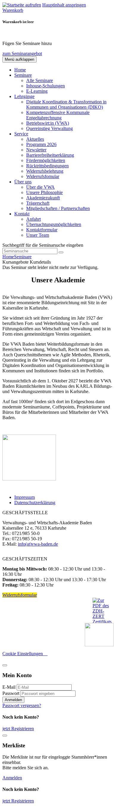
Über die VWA (40, 187)
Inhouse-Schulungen (45, 85)
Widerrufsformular (19, 594)
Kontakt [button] (21, 213)
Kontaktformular (41, 229)
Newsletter (36, 149)
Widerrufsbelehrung (44, 171)
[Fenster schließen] (4, 735)
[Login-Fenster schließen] (4, 665)
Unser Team (37, 235)
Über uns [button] (23, 181)
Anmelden (13, 700)
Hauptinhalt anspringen (64, 4)
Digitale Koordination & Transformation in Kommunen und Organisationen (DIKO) (66, 104)
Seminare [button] (23, 75)
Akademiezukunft (43, 197)
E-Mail (8, 687)
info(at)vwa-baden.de (38, 544)
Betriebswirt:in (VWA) (47, 123)
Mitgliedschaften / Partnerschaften (58, 208)
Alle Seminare (39, 80)
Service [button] (21, 133)
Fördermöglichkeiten (45, 160)
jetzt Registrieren (18, 728)
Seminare (23, 256)
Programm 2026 (41, 144)
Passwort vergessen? (21, 705)
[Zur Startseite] (21, 4)
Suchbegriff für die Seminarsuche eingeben (42, 245)
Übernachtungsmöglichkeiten (53, 224)
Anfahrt (33, 219)
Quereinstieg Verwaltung (49, 128)
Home (20, 69)
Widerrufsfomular (42, 176)
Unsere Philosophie (44, 192)
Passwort (10, 693)
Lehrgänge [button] (24, 96)
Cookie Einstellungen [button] (25, 653)
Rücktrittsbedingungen (47, 165)
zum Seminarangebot (22, 53)
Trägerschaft (37, 203)
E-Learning (37, 91)
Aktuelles (35, 139)
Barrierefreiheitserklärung (50, 155)
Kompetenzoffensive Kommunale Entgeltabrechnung (58, 115)
